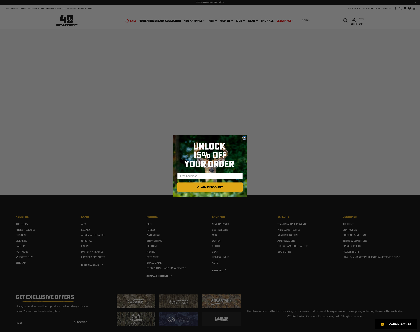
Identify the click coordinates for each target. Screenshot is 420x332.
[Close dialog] (244, 137)
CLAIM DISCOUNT (210, 187)
